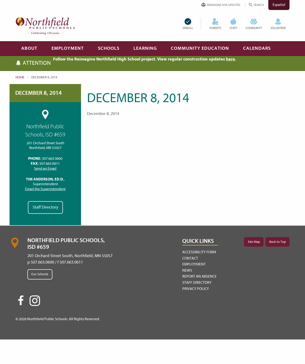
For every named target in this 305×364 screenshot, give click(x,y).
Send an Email (45, 168)
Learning (145, 48)
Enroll (188, 28)
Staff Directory (45, 207)
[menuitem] (192, 24)
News (187, 270)
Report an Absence (199, 276)
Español (279, 5)
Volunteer (278, 28)
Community (253, 28)
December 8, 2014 (38, 93)
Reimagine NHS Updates (223, 4)
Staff (233, 28)
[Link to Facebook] (20, 302)
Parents (215, 28)
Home (19, 77)
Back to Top (277, 242)
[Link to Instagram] (35, 300)
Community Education (200, 48)
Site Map (254, 242)
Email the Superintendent (45, 189)
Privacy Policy (195, 289)
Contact (190, 258)
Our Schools (39, 274)
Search (259, 5)
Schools (108, 48)
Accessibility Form (199, 252)
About (29, 48)
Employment (67, 48)
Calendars (257, 48)
